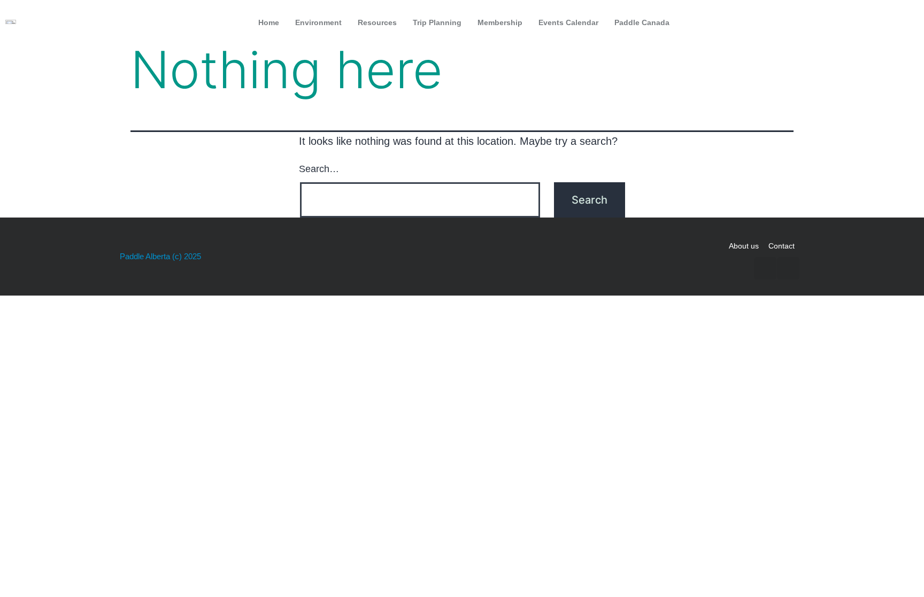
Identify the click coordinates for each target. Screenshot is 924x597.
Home (268, 22)
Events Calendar (568, 22)
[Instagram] (904, 22)
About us (744, 246)
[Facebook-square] (882, 22)
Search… (319, 169)
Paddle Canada (641, 22)
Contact (781, 246)
